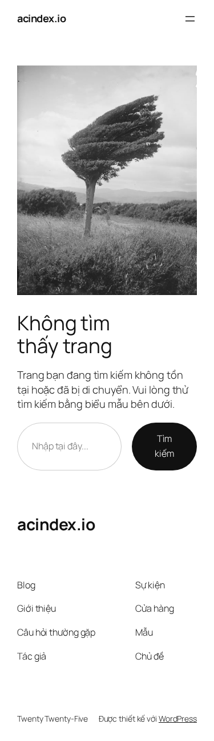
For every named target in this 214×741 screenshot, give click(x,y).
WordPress (178, 718)
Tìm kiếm (164, 446)
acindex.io (41, 18)
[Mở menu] (190, 19)
